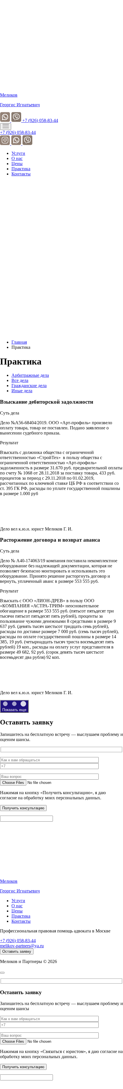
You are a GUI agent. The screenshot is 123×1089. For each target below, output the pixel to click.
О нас (17, 158)
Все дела (19, 380)
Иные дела (21, 390)
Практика (20, 168)
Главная (19, 342)
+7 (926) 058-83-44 (40, 120)
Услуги (18, 153)
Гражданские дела (29, 385)
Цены (17, 163)
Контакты (21, 173)
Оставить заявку (16, 951)
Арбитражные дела (30, 375)
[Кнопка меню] (5, 126)
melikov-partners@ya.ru (22, 945)
